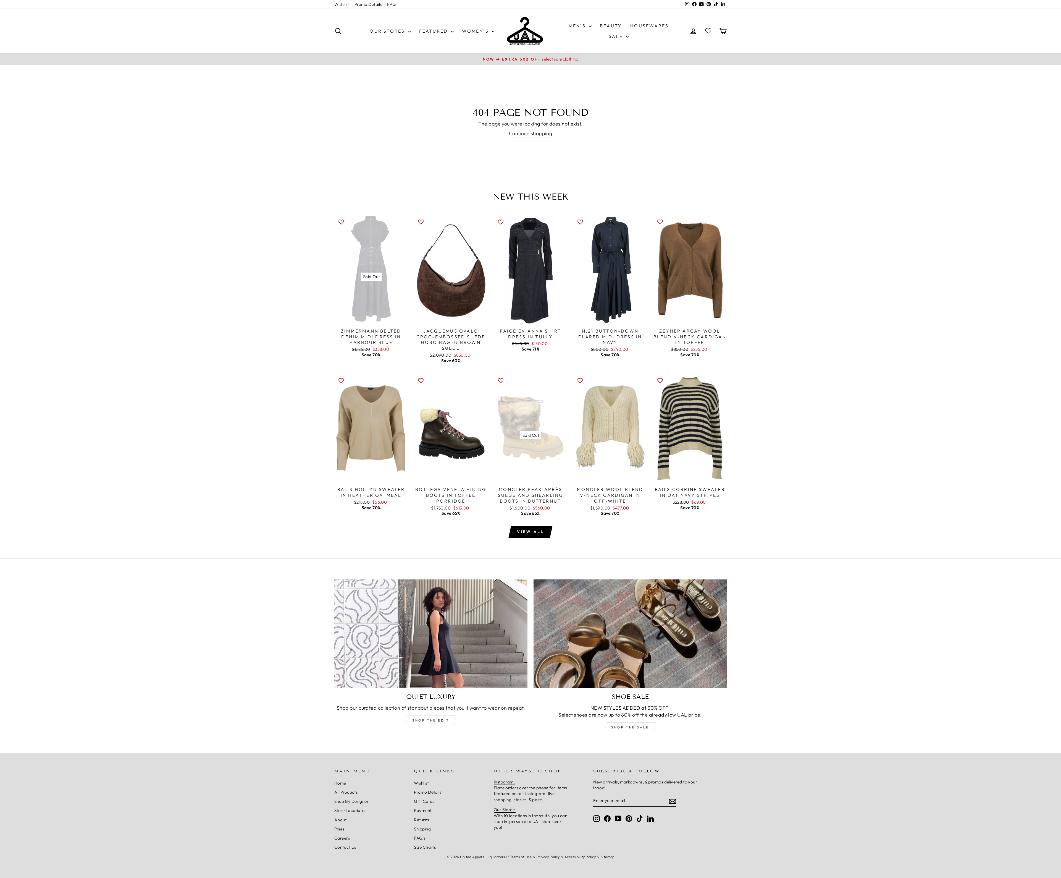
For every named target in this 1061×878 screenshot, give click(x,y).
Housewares (649, 25)
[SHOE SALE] (630, 633)
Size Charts (425, 847)
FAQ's (419, 838)
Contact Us (345, 847)
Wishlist (341, 4)
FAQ (391, 4)
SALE (616, 36)
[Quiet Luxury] (430, 633)
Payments (423, 810)
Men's (578, 25)
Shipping (422, 829)
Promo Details (368, 4)
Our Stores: (505, 809)
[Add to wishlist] (341, 221)
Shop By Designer (351, 801)
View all (530, 531)
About (340, 819)
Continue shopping (530, 133)
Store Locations (349, 810)
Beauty (611, 25)
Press (339, 829)
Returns (421, 819)
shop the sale (630, 727)
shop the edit (431, 720)
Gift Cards (424, 801)
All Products (346, 792)
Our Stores (388, 31)
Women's (476, 31)
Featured (434, 31)
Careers (342, 838)
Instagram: (504, 782)
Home (340, 783)
